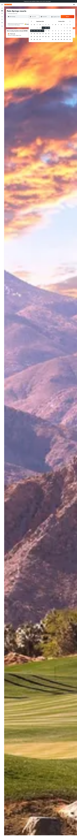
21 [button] (34, 36)
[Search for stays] (2, 11)
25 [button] (45, 36)
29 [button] (37, 39)
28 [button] (34, 39)
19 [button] (48, 33)
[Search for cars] (2, 13)
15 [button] (37, 33)
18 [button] (45, 33)
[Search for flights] (2, 8)
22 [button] (37, 36)
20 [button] (31, 36)
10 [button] (42, 30)
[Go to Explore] (2, 17)
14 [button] (34, 33)
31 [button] (70, 39)
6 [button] (31, 30)
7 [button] (34, 30)
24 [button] (42, 36)
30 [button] (40, 39)
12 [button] (48, 30)
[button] (75, 1)
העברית (49, 1)
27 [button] (31, 39)
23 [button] (40, 36)
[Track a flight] (2, 19)
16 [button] (40, 33)
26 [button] (48, 36)
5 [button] (48, 27)
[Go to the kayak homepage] (8, 4)
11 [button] (45, 30)
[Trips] (2, 22)
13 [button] (31, 33)
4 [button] (52, 30)
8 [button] (64, 30)
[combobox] (18, 16)
